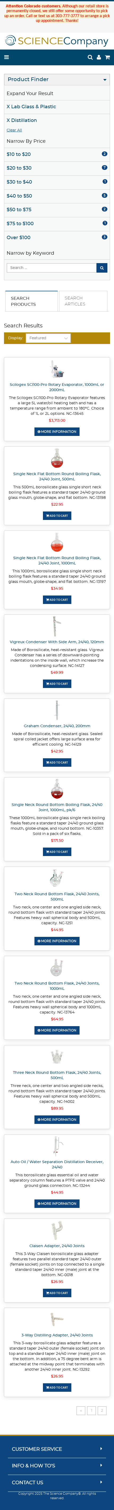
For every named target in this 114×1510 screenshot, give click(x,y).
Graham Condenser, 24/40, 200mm (57, 726)
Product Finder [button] (28, 79)
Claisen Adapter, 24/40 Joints (57, 1246)
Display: (15, 338)
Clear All (14, 130)
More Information (58, 431)
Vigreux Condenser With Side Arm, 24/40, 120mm (57, 642)
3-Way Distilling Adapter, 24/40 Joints (57, 1335)
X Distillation (22, 120)
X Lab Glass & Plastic (31, 107)
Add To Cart (58, 516)
